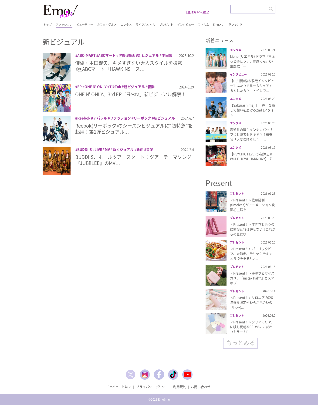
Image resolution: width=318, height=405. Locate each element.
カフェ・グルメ (107, 25)
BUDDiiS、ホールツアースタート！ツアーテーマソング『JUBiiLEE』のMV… (133, 160)
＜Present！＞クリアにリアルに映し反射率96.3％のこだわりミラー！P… (252, 326)
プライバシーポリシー (152, 386)
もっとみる (240, 342)
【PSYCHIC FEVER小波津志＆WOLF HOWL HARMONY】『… (252, 156)
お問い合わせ (200, 386)
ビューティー (84, 25)
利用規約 (179, 386)
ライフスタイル (145, 25)
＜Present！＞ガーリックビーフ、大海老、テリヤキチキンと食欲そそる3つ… (252, 253)
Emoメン (218, 25)
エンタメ (126, 25)
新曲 (139, 149)
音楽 (151, 86)
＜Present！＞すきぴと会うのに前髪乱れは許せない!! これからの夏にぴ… (252, 229)
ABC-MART (86, 55)
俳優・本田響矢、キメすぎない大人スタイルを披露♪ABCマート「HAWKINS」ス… (128, 65)
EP (79, 86)
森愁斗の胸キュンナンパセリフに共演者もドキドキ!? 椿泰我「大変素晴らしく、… (251, 134)
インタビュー (185, 25)
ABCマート (107, 55)
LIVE (98, 149)
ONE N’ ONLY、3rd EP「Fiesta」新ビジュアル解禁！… (133, 94)
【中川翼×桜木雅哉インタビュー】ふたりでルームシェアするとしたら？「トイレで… (252, 85)
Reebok (83, 118)
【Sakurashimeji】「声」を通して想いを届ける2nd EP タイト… (252, 110)
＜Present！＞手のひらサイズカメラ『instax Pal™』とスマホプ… (252, 278)
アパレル (100, 118)
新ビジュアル (148, 55)
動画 (131, 55)
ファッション (64, 25)
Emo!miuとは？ (119, 386)
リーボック (142, 118)
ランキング (235, 25)
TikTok (115, 86)
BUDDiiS (84, 149)
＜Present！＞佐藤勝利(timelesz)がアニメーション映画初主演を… (252, 205)
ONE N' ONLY (96, 86)
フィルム (203, 25)
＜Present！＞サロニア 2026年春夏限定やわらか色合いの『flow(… (251, 302)
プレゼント (166, 25)
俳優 (121, 55)
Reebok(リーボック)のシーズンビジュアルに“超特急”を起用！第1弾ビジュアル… (134, 128)
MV (107, 149)
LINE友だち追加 (198, 12)
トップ (47, 25)
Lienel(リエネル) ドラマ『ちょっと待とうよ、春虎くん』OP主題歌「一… (252, 61)
